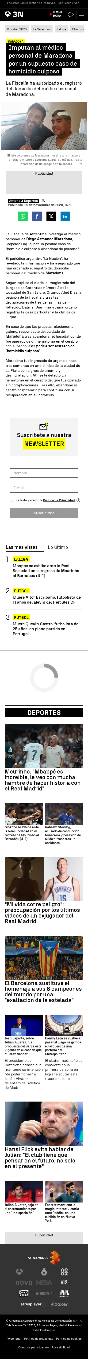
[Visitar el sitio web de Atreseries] (64, 1282)
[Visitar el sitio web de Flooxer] (59, 1304)
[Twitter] (43, 200)
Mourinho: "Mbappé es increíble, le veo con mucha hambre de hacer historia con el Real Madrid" (43, 780)
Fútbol (21, 591)
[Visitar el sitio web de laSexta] (44, 1271)
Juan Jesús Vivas (68, 3)
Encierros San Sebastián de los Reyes (31, 3)
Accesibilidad (61, 1347)
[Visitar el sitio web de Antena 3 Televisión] (24, 1271)
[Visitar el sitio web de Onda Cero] (24, 1293)
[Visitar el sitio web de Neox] (64, 1271)
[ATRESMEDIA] (44, 1258)
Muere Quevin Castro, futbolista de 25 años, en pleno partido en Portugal (45, 628)
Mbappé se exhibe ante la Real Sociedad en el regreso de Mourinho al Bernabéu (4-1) (46, 570)
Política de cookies (69, 1338)
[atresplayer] (71, 14)
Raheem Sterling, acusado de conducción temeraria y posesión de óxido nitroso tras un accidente (63, 835)
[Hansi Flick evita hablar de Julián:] (44, 1124)
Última (57, 14)
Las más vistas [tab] (22, 547)
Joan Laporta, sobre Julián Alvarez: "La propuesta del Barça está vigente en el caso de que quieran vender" (23, 1046)
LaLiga (61, 29)
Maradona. (55, 273)
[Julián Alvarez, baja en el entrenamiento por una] (24, 1192)
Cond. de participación (33, 1347)
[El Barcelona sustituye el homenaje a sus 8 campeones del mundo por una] (44, 958)
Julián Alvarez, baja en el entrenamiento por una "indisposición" (21, 1209)
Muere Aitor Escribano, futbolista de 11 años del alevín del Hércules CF (47, 600)
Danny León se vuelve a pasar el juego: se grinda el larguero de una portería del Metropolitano (63, 1046)
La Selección (42, 29)
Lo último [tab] (58, 547)
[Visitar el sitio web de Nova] (24, 1282)
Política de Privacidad (59, 500)
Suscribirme (44, 513)
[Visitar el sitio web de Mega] (44, 1282)
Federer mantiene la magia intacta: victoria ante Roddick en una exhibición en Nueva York (62, 1213)
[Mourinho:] (44, 746)
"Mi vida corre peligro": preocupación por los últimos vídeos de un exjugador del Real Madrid (42, 913)
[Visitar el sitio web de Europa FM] (44, 1293)
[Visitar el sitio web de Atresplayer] (34, 1304)
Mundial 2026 (17, 29)
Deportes (44, 712)
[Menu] (82, 14)
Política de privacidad (38, 1338)
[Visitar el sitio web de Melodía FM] (64, 1293)
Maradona (15, 336)
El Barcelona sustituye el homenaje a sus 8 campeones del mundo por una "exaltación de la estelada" (43, 991)
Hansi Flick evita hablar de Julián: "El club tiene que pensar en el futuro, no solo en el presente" (40, 1158)
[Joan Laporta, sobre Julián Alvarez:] (24, 1025)
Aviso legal (14, 1338)
